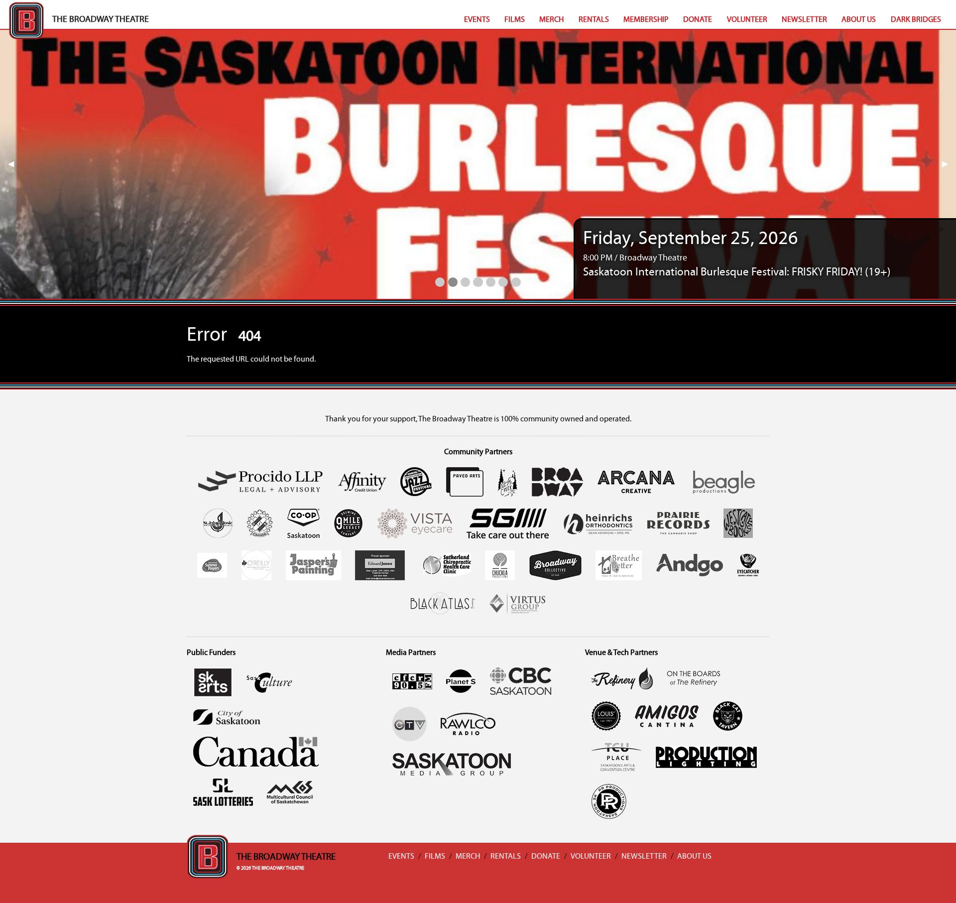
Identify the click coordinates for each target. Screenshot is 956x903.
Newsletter (804, 20)
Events (477, 20)
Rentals (594, 20)
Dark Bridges (916, 20)
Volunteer (747, 20)
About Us (858, 20)
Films (514, 20)
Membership (646, 20)
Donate (697, 20)
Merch (551, 20)
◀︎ (15, 164)
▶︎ (949, 164)
